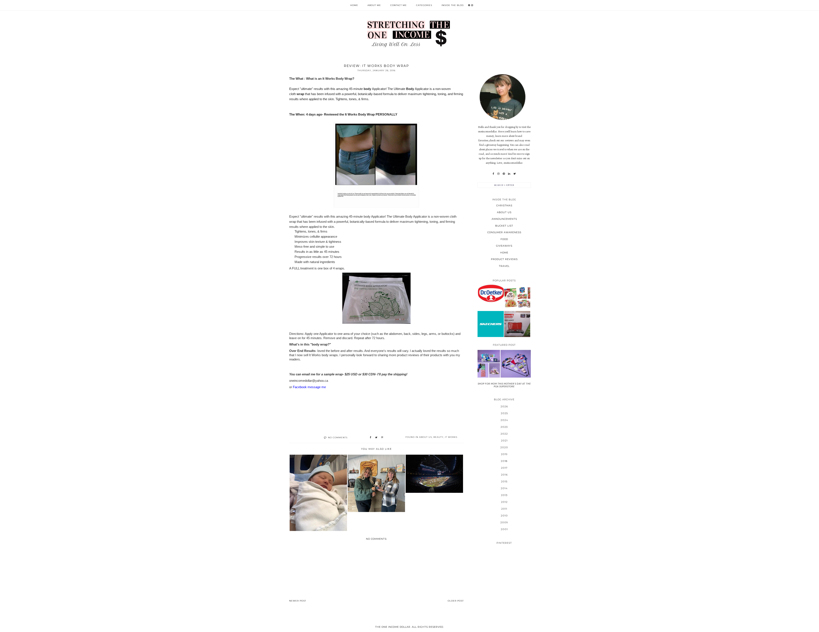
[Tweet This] (376, 438)
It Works (451, 437)
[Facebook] (493, 173)
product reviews (504, 259)
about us (425, 437)
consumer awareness (504, 232)
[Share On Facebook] (370, 438)
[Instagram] (498, 173)
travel (504, 266)
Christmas (504, 205)
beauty (438, 437)
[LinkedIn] (509, 173)
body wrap (320, 344)
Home (354, 5)
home (504, 252)
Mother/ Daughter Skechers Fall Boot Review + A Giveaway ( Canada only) (490, 324)
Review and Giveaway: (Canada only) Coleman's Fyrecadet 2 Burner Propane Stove (517, 323)
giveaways (504, 245)
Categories (424, 5)
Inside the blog (452, 5)
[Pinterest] (504, 173)
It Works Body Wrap (337, 78)
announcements (504, 218)
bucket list (504, 225)
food (504, 239)
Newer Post (297, 600)
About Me (374, 5)
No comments (337, 437)
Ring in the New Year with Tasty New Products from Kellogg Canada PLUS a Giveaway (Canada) (517, 297)
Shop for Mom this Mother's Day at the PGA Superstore (504, 385)
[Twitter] (514, 173)
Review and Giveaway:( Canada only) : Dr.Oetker (490, 293)
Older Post (456, 600)
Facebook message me (310, 387)
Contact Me (398, 5)
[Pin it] (382, 438)
